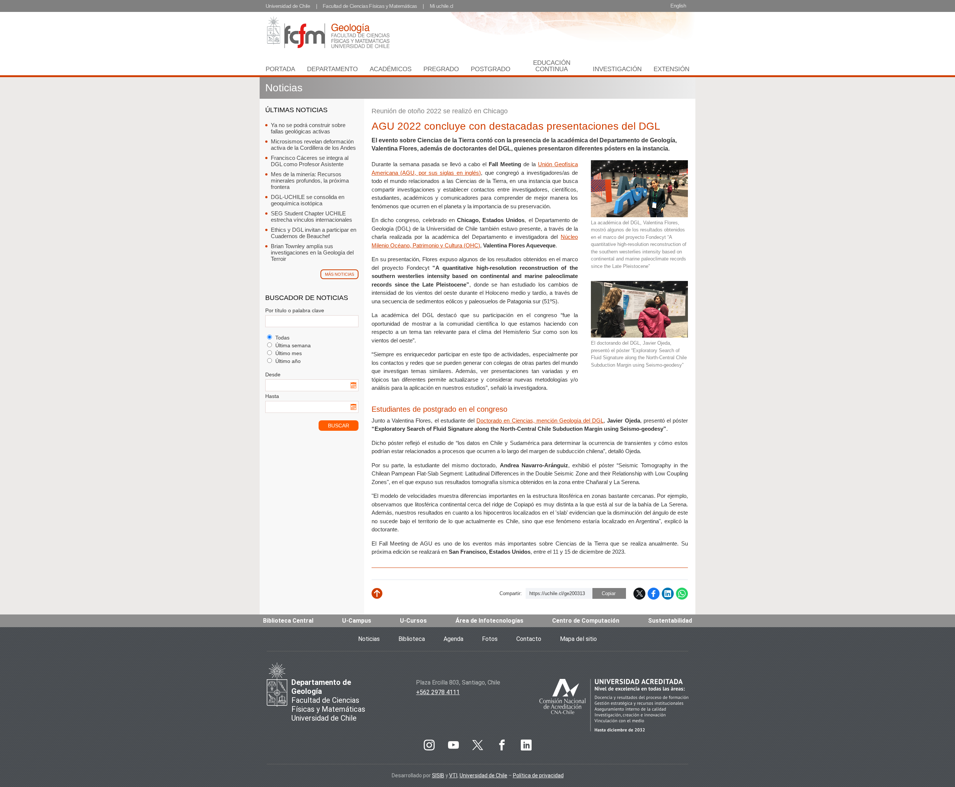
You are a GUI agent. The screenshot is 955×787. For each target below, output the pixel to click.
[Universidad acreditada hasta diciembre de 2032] (613, 706)
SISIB (438, 775)
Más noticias (339, 274)
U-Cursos (413, 620)
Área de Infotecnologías (489, 620)
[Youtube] (453, 745)
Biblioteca (411, 638)
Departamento (332, 69)
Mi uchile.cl (441, 6)
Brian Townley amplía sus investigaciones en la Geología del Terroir (312, 252)
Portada (280, 69)
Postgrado (490, 69)
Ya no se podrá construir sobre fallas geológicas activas (308, 128)
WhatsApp (682, 594)
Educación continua (551, 66)
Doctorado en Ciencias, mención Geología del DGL (540, 420)
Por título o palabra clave (294, 310)
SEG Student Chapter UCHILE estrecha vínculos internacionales (311, 216)
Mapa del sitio (578, 638)
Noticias (284, 88)
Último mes (288, 353)
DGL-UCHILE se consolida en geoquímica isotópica (307, 200)
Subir (382, 596)
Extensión (671, 69)
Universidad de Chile (288, 6)
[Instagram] (429, 745)
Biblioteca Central (288, 620)
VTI (453, 775)
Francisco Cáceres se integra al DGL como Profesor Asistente (309, 161)
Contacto (528, 638)
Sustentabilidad (670, 620)
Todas (281, 338)
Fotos (490, 638)
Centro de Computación (585, 620)
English (678, 6)
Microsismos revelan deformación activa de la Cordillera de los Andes (313, 144)
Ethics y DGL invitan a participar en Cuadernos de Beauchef (313, 233)
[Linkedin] (526, 745)
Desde (273, 374)
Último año (287, 361)
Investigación (617, 69)
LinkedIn (668, 594)
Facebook (654, 594)
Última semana (292, 345)
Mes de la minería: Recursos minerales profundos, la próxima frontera (310, 180)
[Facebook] (501, 745)
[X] (477, 745)
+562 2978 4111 (438, 692)
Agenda (453, 638)
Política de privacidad (538, 775)
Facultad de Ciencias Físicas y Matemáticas (370, 6)
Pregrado (441, 69)
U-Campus (356, 620)
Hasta (272, 396)
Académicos (390, 69)
